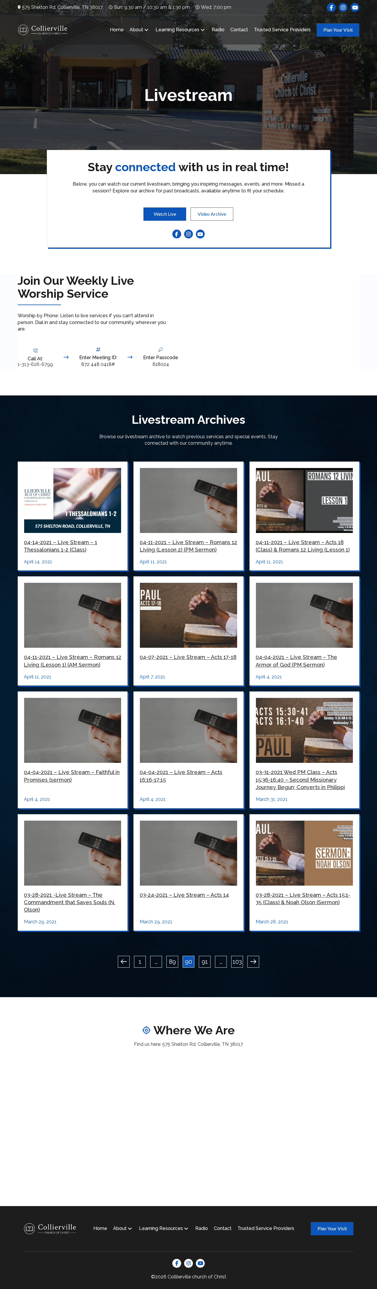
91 (205, 961)
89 (172, 961)
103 (237, 961)
